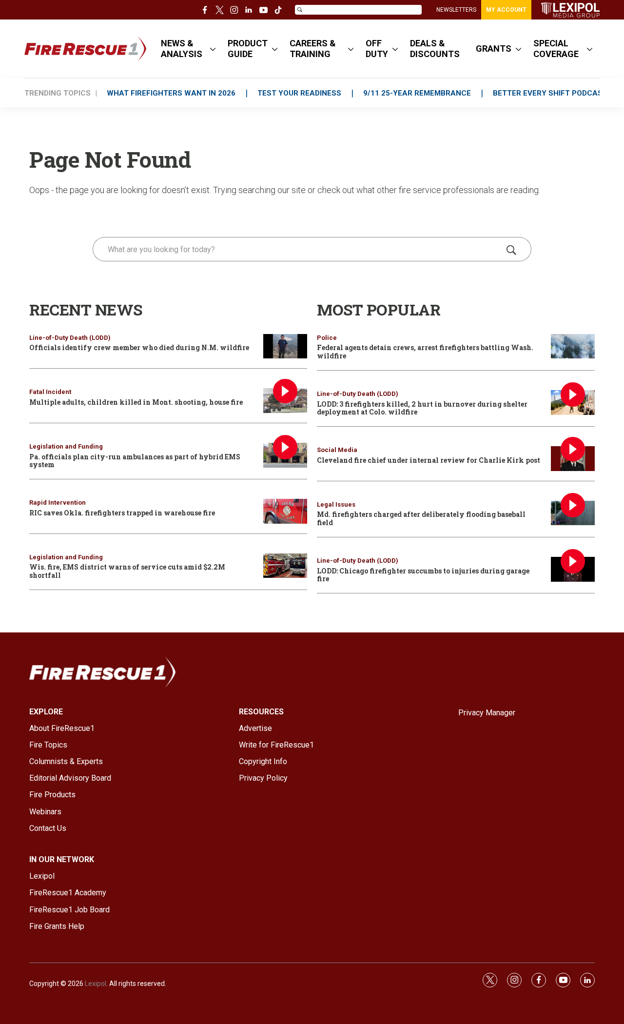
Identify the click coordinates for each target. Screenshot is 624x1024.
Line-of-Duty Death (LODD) (70, 337)
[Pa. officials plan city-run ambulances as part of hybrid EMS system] (285, 455)
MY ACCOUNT (506, 9)
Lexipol (95, 983)
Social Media (337, 449)
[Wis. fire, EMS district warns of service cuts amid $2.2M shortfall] (285, 565)
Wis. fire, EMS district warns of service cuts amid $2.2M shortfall (127, 571)
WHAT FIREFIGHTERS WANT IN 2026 (171, 93)
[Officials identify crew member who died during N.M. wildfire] (285, 346)
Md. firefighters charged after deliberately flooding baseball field (421, 518)
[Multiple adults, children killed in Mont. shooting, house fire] (285, 400)
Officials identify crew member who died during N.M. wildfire (139, 347)
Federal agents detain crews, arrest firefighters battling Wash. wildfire (425, 351)
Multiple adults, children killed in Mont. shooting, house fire (136, 402)
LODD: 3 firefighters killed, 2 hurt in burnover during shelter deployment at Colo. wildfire (422, 408)
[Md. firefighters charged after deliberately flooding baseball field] (573, 513)
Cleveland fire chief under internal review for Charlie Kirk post (428, 460)
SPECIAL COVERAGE (556, 48)
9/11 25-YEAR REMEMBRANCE (417, 93)
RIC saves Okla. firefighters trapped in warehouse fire (122, 512)
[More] (212, 49)
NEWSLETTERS (456, 9)
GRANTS (493, 48)
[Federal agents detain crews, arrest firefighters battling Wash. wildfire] (573, 346)
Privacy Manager (486, 712)
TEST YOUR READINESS (299, 93)
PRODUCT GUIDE (248, 48)
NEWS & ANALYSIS (181, 48)
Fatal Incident (50, 391)
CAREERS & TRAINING (313, 48)
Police (327, 337)
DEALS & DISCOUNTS (435, 48)
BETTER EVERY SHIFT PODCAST (550, 93)
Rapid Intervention (57, 502)
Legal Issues (336, 504)
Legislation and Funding (66, 446)
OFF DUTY (377, 48)
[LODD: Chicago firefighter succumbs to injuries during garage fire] (573, 569)
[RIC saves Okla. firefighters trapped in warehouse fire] (285, 511)
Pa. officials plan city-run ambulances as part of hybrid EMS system (134, 461)
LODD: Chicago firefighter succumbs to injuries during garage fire (423, 575)
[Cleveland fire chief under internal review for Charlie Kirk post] (573, 458)
